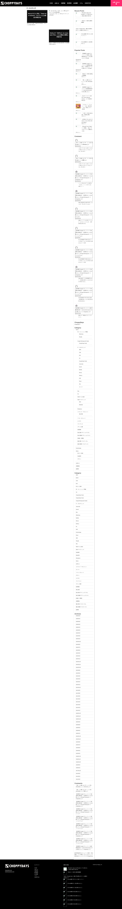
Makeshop (81, 334)
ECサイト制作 (80, 453)
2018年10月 (78, 762)
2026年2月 (78, 618)
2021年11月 (78, 687)
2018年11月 (78, 759)
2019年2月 (78, 753)
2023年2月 (78, 655)
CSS (80, 352)
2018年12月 (78, 756)
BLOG (77, 329)
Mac (78, 391)
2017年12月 (78, 770)
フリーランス (80, 423)
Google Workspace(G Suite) (83, 341)
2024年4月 (78, 632)
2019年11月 (78, 739)
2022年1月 (78, 684)
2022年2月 (78, 681)
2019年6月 (78, 747)
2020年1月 (78, 733)
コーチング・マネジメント (83, 411)
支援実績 (63, 3)
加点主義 (81, 413)
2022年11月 (78, 664)
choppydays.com (8, 870)
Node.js (80, 375)
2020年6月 (78, 727)
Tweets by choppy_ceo (97, 864)
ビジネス (79, 421)
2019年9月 (78, 741)
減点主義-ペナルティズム (83, 441)
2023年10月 (78, 641)
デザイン (79, 458)
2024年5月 (78, 630)
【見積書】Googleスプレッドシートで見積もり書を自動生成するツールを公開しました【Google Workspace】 (84, 56)
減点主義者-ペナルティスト (83, 443)
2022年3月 (78, 678)
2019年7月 (78, 744)
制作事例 (69, 3)
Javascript (81, 363)
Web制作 (79, 456)
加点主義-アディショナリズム (83, 432)
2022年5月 (78, 673)
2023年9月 (78, 644)
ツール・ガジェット (82, 418)
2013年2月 (78, 776)
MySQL (80, 369)
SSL (80, 384)
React (80, 381)
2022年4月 (78, 675)
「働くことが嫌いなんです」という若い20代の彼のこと (87, 81)
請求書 (77, 468)
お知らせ (57, 3)
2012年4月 (78, 779)
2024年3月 (78, 635)
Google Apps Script (83, 343)
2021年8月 (78, 693)
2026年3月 (78, 615)
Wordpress (80, 408)
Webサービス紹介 (81, 396)
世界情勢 (79, 429)
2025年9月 (78, 621)
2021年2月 (78, 707)
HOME (51, 3)
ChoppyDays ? (77, 324)
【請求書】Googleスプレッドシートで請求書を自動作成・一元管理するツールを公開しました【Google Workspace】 (84, 66)
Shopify (80, 336)
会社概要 (75, 3)
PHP (80, 378)
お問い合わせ (116, 2)
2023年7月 (78, 647)
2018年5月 (78, 764)
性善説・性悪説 (81, 438)
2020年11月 (78, 716)
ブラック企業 (80, 426)
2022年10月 (78, 667)
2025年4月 (78, 624)
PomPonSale (78, 448)
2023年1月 (78, 658)
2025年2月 (78, 627)
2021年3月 (78, 704)
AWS (80, 349)
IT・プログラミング (81, 347)
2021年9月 (78, 690)
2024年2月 (78, 638)
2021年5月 (78, 698)
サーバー (81, 386)
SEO (80, 401)
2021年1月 (78, 710)
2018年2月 (78, 767)
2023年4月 (78, 653)
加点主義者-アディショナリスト (84, 435)
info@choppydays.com (9, 871)
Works (77, 451)
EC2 (80, 355)
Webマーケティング (82, 399)
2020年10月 (78, 719)
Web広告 (81, 404)
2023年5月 (78, 650)
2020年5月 (78, 730)
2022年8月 (78, 670)
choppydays (77, 179)
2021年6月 (78, 696)
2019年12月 (78, 736)
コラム (81, 3)
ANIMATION (88, 3)
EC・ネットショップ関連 (83, 331)
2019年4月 (78, 750)
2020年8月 (78, 724)
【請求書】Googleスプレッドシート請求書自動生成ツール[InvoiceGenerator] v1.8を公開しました (83, 310)
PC (78, 393)
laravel (80, 366)
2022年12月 (78, 661)
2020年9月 (78, 721)
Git (79, 358)
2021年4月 (78, 701)
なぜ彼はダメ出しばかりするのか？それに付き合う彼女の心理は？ (87, 121)
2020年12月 (78, 713)
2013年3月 (78, 773)
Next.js (80, 372)
